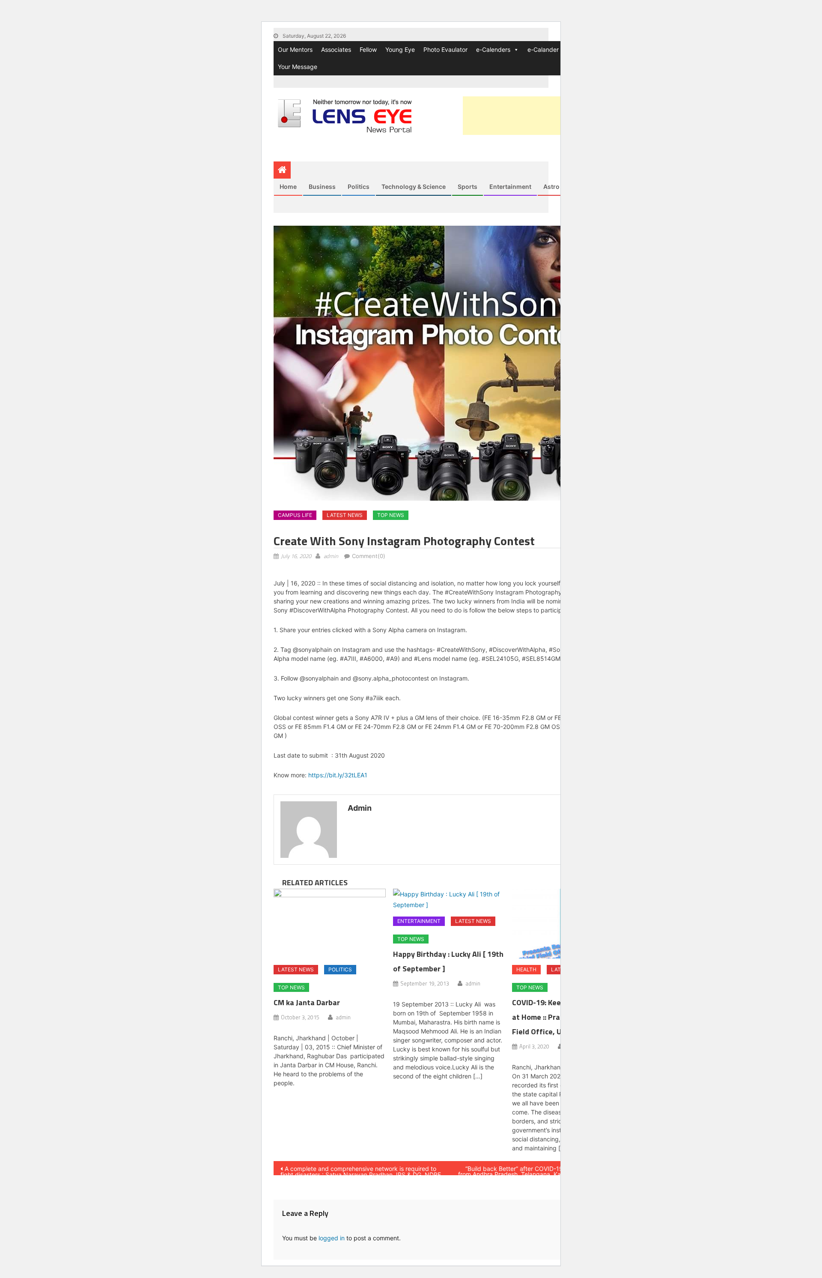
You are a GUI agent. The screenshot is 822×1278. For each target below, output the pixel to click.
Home (288, 186)
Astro (551, 186)
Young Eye (400, 49)
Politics (358, 186)
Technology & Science (413, 186)
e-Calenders (493, 49)
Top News (390, 515)
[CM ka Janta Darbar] (330, 924)
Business (322, 186)
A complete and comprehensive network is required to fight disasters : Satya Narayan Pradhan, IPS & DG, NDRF (360, 1170)
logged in (332, 1238)
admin (331, 556)
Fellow (368, 49)
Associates (336, 49)
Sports (467, 186)
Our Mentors (295, 49)
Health (526, 969)
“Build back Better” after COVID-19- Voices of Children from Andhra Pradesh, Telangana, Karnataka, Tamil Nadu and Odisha (537, 1170)
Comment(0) (368, 555)
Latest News (345, 515)
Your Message (297, 66)
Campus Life (295, 515)
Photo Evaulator (445, 49)
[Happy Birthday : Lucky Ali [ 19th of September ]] (449, 899)
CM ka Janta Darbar (307, 1002)
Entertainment (510, 186)
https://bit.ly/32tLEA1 (337, 775)
